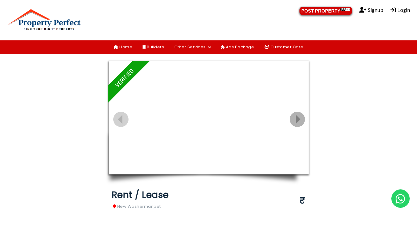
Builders (155, 47)
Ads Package (239, 47)
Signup (375, 10)
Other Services (190, 47)
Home (125, 47)
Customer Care (286, 47)
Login (403, 10)
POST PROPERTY (325, 10)
